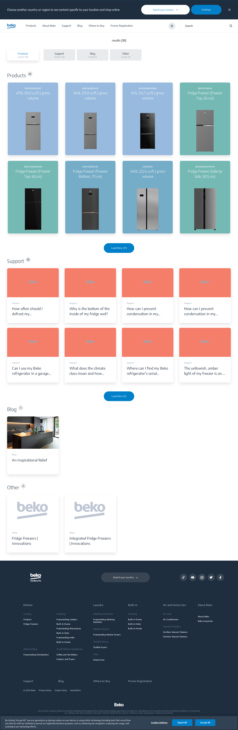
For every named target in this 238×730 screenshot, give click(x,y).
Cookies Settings (159, 722)
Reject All (182, 722)
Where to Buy (101, 681)
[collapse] (229, 9)
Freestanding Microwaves (69, 628)
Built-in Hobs (63, 633)
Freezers (27, 619)
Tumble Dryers (100, 647)
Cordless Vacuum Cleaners (175, 632)
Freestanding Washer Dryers (107, 634)
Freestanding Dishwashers (36, 654)
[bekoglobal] (11, 26)
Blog (61, 681)
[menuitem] (31, 25)
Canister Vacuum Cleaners (175, 636)
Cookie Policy (61, 690)
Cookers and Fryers (66, 659)
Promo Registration (140, 681)
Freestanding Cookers (67, 619)
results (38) (119, 40)
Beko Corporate (205, 621)
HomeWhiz (75, 690)
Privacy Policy (45, 690)
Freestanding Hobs (66, 637)
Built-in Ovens (63, 624)
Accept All (205, 722)
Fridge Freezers (30, 624)
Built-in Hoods (64, 642)
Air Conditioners (171, 619)
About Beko (203, 616)
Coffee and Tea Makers (67, 654)
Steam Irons (99, 660)
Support (28, 681)
